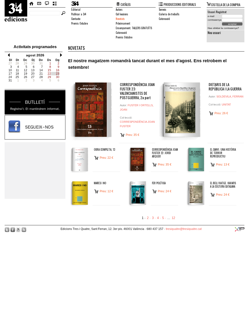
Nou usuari (214, 32)
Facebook (12, 229)
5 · (164, 218)
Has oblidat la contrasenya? (223, 28)
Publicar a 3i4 (78, 14)
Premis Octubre (79, 23)
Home (31, 3)
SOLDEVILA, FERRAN (229, 96)
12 (173, 218)
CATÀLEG (126, 4)
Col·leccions (122, 14)
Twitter (7, 229)
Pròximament (123, 23)
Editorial (75, 9)
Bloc (47, 3)
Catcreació (121, 33)
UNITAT (226, 104)
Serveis (162, 9)
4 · (159, 218)
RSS (23, 229)
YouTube (18, 229)
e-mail (211, 16)
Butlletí (55, 3)
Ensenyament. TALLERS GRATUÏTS (134, 28)
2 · (149, 218)
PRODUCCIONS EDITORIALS (180, 4)
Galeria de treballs (169, 14)
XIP (239, 229)
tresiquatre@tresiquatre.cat (184, 229)
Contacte (39, 3)
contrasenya (215, 19)
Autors (119, 9)
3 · (154, 218)
